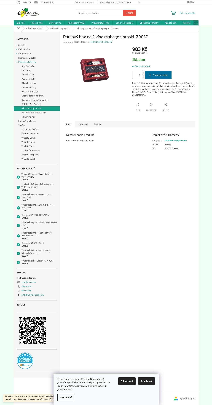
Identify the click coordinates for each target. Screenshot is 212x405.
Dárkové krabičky (29, 91)
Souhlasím (146, 381)
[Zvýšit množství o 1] (143, 73)
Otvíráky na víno (29, 83)
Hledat (129, 13)
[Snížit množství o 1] (143, 77)
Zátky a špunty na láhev (32, 95)
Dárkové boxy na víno (31, 108)
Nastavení (66, 397)
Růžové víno (24, 49)
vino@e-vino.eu (28, 282)
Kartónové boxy (28, 87)
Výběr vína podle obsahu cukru (115, 2)
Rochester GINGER (27, 58)
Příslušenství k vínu (27, 62)
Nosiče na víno (28, 66)
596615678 (26, 286)
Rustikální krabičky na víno (33, 112)
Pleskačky (26, 70)
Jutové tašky (27, 74)
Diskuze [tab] (98, 124)
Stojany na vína (28, 116)
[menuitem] (21, 22)
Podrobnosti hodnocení (101, 42)
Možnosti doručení (141, 66)
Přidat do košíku (160, 75)
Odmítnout (127, 381)
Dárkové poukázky (27, 121)
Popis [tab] (69, 124)
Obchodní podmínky (84, 2)
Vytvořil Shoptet (187, 398)
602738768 (26, 290)
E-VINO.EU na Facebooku (32, 295)
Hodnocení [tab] (83, 124)
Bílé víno (22, 45)
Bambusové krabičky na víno (34, 100)
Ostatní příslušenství (31, 104)
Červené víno (24, 53)
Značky (21, 125)
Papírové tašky (28, 79)
